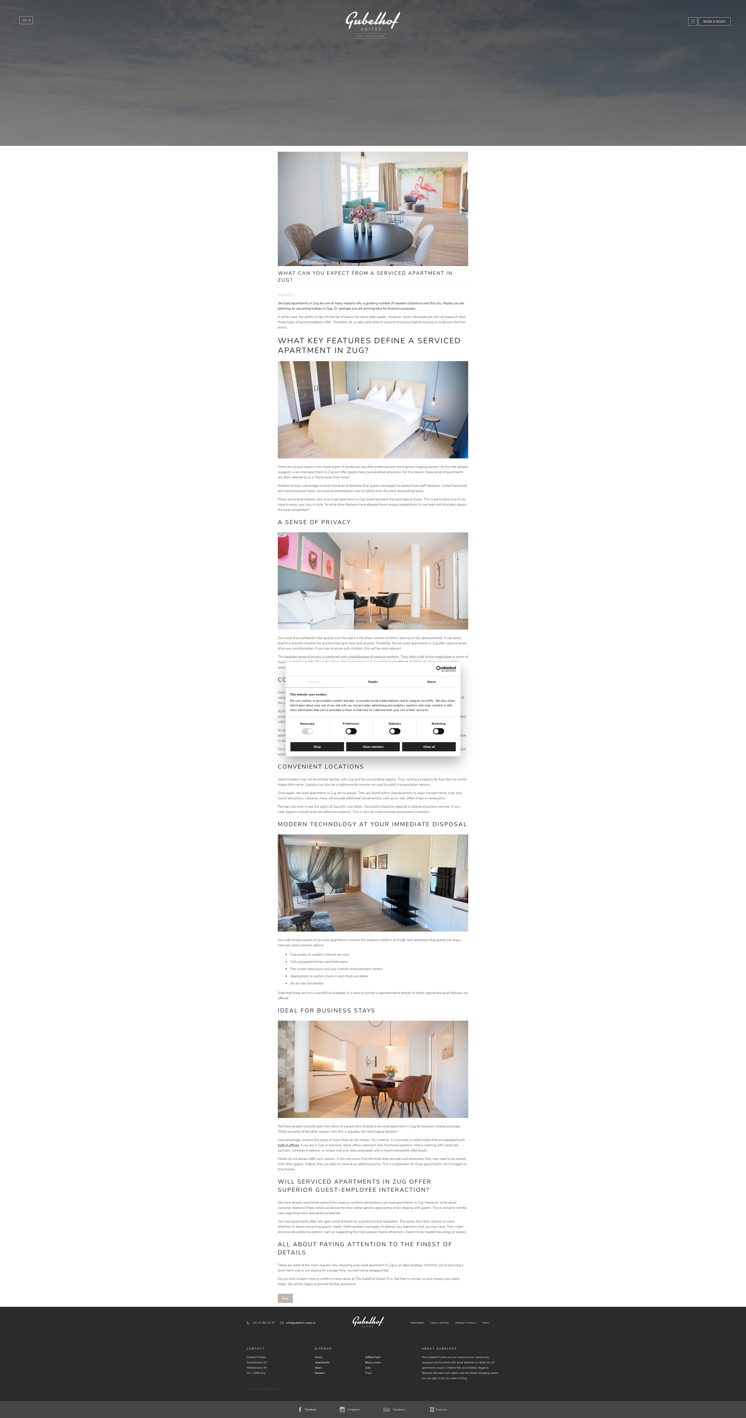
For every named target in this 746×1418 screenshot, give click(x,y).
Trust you (441, 1409)
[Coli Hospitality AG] (373, 25)
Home (318, 1357)
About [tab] (431, 681)
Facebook (310, 1409)
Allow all (429, 746)
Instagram (354, 1409)
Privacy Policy (465, 1322)
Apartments (322, 1362)
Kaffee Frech (373, 1357)
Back (285, 1298)
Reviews (320, 1373)
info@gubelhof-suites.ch (301, 1323)
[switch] (351, 731)
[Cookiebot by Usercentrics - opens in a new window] (439, 669)
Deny (317, 746)
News (318, 1368)
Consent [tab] (315, 681)
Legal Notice (440, 1322)
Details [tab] (373, 681)
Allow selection (373, 746)
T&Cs (485, 1322)
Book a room (714, 21)
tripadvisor (399, 1409)
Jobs (368, 1368)
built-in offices (288, 1145)
